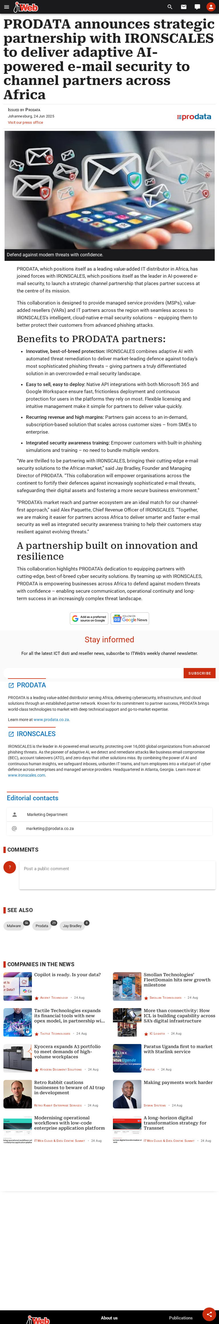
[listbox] (109, 821)
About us (109, 1318)
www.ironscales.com (26, 775)
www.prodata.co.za (51, 719)
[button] (6, 7)
